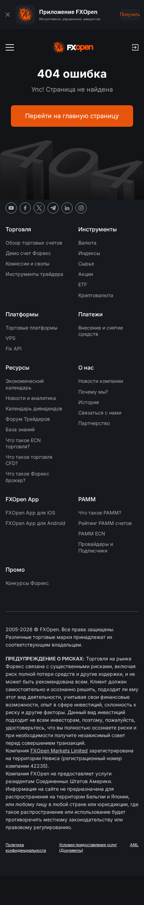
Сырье (86, 263)
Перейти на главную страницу (72, 115)
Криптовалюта (95, 295)
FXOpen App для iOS (30, 513)
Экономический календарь (25, 384)
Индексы (89, 253)
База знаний (20, 429)
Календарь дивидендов (34, 408)
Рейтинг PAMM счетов (105, 523)
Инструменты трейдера (34, 274)
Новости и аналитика (31, 398)
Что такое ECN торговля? (23, 443)
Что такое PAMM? (99, 513)
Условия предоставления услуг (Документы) (88, 847)
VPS (10, 338)
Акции (85, 274)
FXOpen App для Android (35, 523)
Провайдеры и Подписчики (95, 547)
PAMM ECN (91, 533)
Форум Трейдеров (28, 419)
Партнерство (94, 423)
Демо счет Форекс (28, 253)
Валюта (87, 243)
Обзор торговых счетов (34, 243)
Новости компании (100, 381)
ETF (82, 284)
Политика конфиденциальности (26, 847)
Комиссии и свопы (27, 263)
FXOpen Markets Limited (59, 750)
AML (134, 844)
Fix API (14, 348)
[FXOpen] (73, 47)
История (88, 402)
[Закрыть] (7, 14)
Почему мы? (93, 392)
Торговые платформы (31, 328)
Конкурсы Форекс (27, 583)
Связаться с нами (99, 413)
